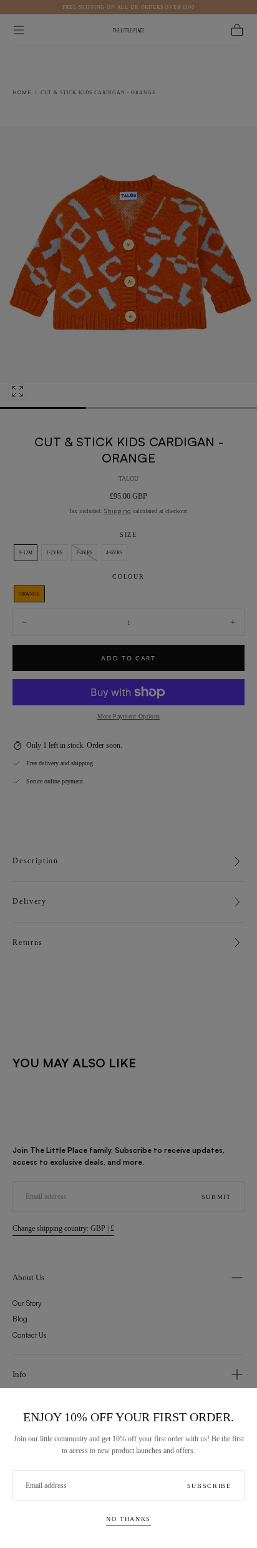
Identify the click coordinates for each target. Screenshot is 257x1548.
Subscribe (209, 1485)
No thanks (128, 1519)
